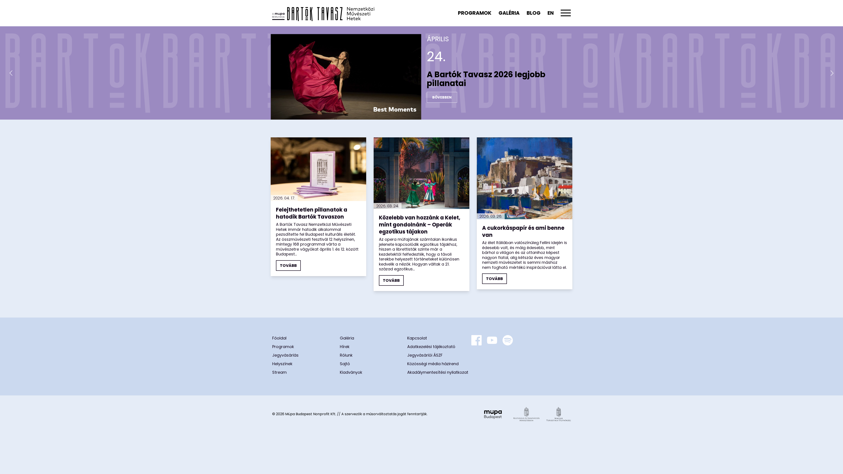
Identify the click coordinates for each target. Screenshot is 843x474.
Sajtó (345, 363)
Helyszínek (282, 363)
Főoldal (279, 338)
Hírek (344, 346)
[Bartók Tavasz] (323, 13)
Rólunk (346, 355)
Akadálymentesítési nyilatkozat (437, 372)
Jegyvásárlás (285, 355)
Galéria (509, 12)
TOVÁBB (288, 265)
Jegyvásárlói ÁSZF (425, 355)
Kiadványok (351, 372)
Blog (533, 12)
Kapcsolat (417, 338)
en (551, 12)
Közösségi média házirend (433, 363)
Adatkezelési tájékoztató (431, 346)
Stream (279, 372)
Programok (475, 12)
